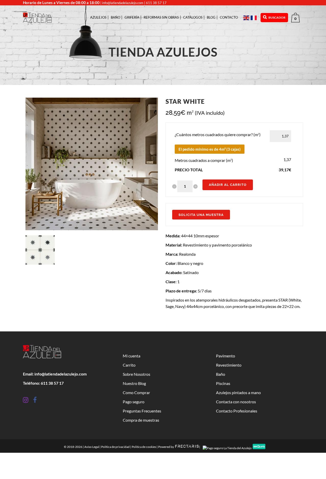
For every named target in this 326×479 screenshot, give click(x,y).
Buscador (277, 17)
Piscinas (223, 383)
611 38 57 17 (156, 3)
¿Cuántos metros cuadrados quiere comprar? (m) (218, 134)
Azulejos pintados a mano (238, 392)
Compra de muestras (141, 420)
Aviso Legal (91, 447)
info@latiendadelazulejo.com (122, 3)
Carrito (129, 365)
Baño (220, 374)
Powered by (166, 447)
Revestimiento (228, 365)
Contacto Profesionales (236, 410)
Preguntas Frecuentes (142, 410)
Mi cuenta (131, 355)
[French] (254, 17)
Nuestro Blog (134, 383)
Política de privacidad (115, 447)
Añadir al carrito (228, 185)
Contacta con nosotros (236, 401)
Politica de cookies (144, 447)
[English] (247, 17)
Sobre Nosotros (136, 374)
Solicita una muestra (201, 215)
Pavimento (225, 355)
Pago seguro (133, 401)
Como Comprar (136, 392)
